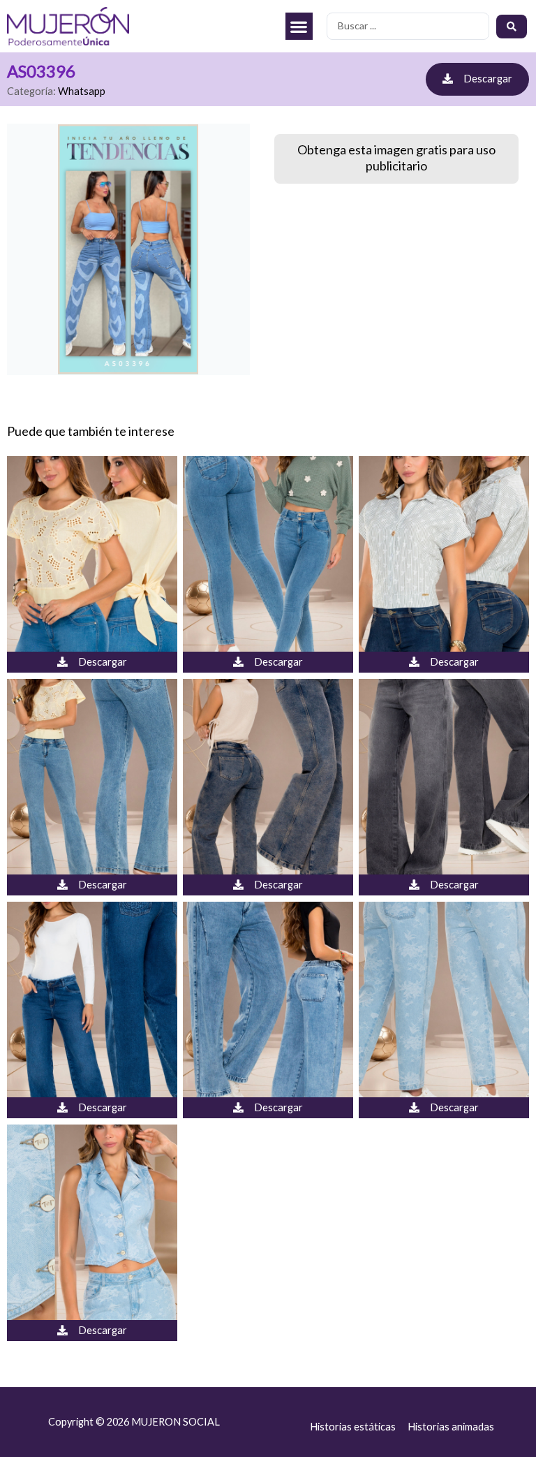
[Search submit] (511, 26)
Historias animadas (451, 1427)
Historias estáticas (353, 1427)
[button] (299, 26)
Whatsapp (81, 91)
